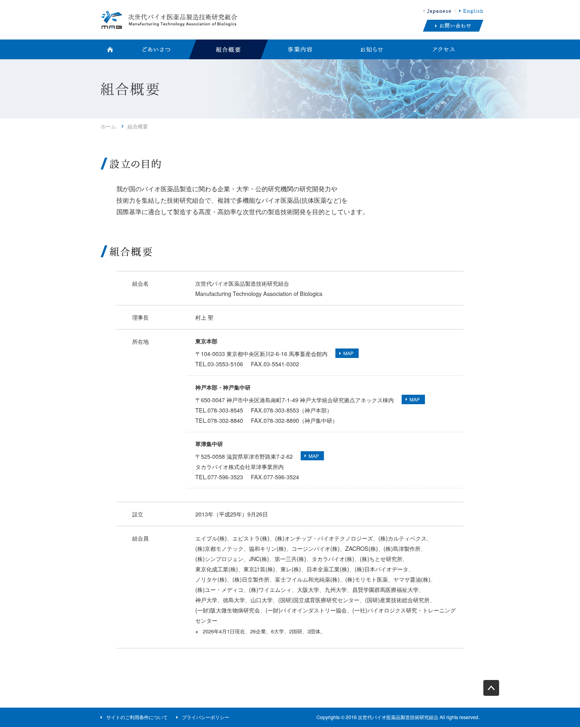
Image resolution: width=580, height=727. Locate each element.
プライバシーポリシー (205, 717)
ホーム (108, 126)
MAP (348, 353)
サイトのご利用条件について (137, 717)
